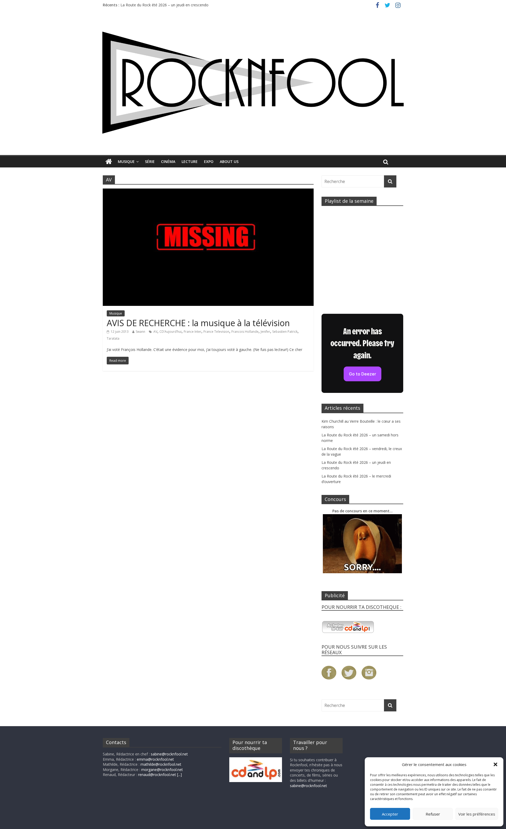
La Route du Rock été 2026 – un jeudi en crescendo (164, 4)
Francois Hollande (245, 331)
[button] (495, 764)
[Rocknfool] (253, 82)
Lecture (190, 161)
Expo (208, 161)
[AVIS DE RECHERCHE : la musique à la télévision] (208, 192)
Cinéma (168, 161)
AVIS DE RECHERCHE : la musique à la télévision (198, 323)
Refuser (433, 814)
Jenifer (265, 331)
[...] (179, 774)
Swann (140, 331)
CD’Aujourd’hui (170, 331)
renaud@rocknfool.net (157, 774)
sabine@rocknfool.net (169, 753)
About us (229, 161)
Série (150, 161)
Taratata (113, 338)
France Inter (192, 331)
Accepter (390, 814)
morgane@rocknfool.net (162, 769)
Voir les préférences (476, 814)
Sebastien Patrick (285, 331)
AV (155, 331)
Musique (126, 161)
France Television (216, 331)
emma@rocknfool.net (155, 759)
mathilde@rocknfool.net (160, 764)
